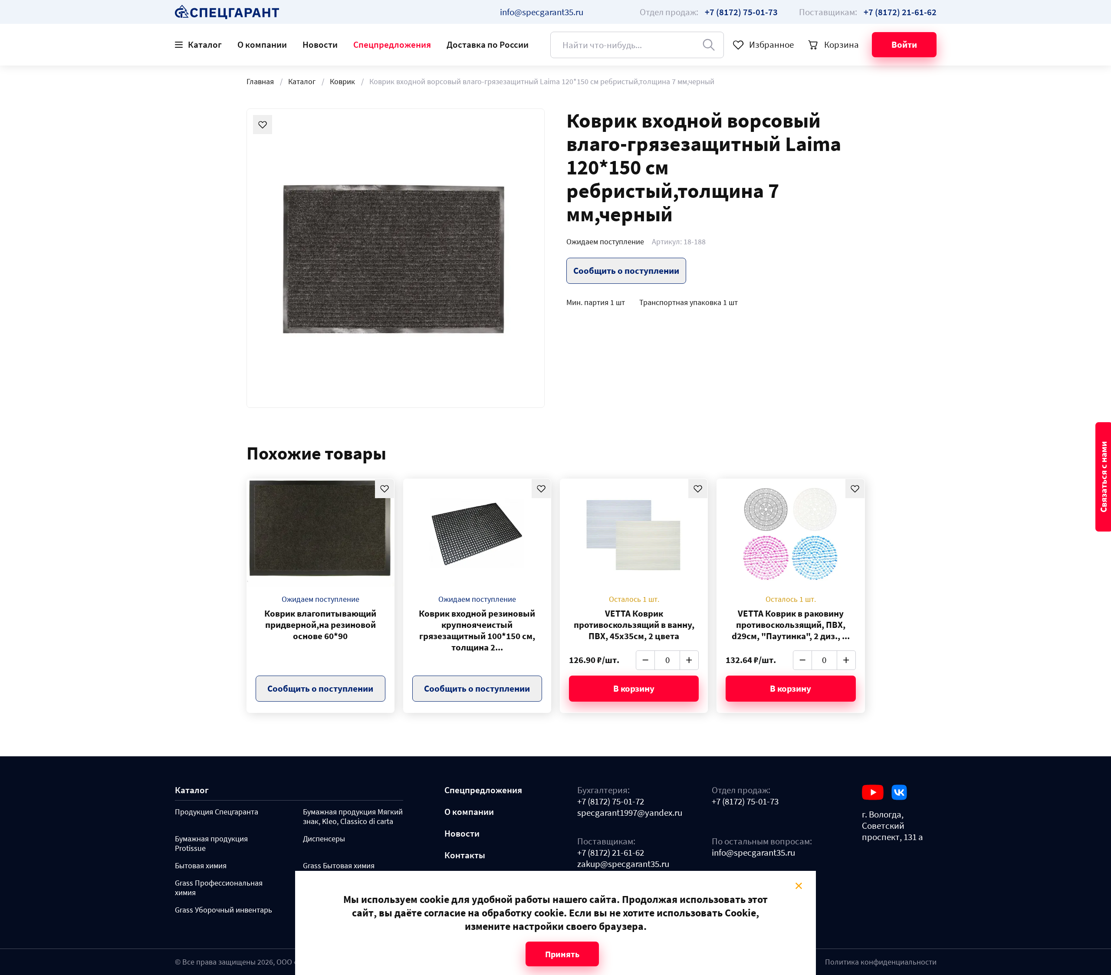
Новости (320, 44)
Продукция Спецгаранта (216, 812)
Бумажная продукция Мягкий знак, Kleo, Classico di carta (353, 816)
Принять (562, 954)
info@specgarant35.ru (541, 12)
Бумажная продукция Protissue (211, 843)
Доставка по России (488, 44)
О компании (262, 44)
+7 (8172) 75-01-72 (610, 801)
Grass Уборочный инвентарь (223, 910)
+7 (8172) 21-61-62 (610, 852)
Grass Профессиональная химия (219, 887)
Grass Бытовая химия (339, 865)
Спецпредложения (392, 44)
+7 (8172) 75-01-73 (745, 801)
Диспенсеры (324, 839)
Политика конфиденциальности (881, 962)
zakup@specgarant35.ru (623, 864)
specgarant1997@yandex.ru (629, 812)
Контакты (464, 855)
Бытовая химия (201, 865)
